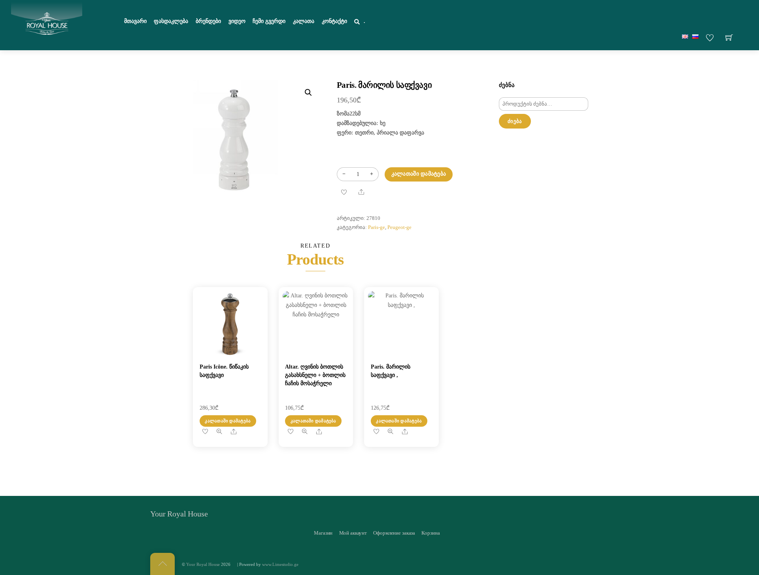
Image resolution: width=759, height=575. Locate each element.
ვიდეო (236, 21)
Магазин (323, 533)
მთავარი (135, 21)
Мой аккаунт (353, 533)
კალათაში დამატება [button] (228, 420)
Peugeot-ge (399, 227)
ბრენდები (208, 21)
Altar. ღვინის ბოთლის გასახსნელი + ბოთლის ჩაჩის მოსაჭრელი (315, 375)
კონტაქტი (334, 21)
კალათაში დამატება (418, 174)
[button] (308, 92)
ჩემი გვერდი (269, 21)
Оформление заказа (394, 533)
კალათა (303, 21)
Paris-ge (376, 227)
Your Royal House (203, 564)
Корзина (430, 533)
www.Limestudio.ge (280, 564)
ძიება (515, 121)
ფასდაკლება (171, 21)
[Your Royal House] (46, 24)
